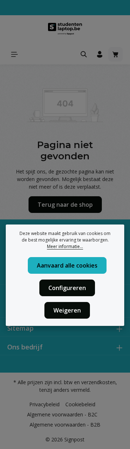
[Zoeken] (84, 54)
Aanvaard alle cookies (67, 265)
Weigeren (67, 310)
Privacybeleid (44, 404)
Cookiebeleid (80, 404)
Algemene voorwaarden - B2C (62, 414)
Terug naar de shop (65, 205)
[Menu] (14, 54)
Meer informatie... (65, 246)
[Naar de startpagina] (65, 29)
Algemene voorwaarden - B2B (65, 424)
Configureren (67, 288)
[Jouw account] (99, 54)
